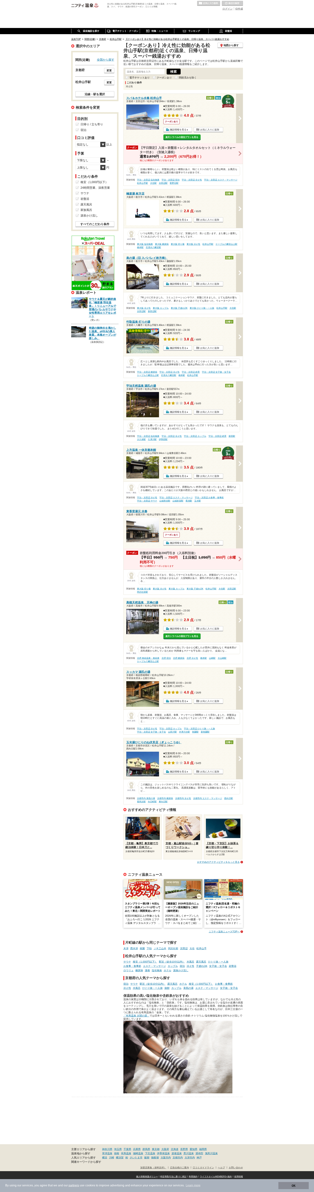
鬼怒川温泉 (211, 1153)
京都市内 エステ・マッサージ (207, 798)
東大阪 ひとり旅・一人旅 (202, 308)
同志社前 (173, 948)
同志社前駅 (142, 592)
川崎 (111, 1157)
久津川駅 (152, 439)
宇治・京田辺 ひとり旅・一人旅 (199, 728)
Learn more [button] (193, 1185)
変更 (109, 70)
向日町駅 (152, 801)
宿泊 (182, 966)
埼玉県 (118, 1149)
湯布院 (199, 1153)
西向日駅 (228, 798)
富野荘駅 (174, 183)
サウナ (127, 961)
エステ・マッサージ (154, 966)
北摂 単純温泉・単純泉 (148, 658)
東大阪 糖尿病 (162, 244)
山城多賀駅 (177, 501)
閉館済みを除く (188, 77)
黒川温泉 (189, 1153)
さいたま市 (136, 1157)
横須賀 (120, 1157)
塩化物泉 (157, 970)
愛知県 (193, 1149)
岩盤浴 (232, 966)
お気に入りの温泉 (208, 3)
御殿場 (155, 1157)
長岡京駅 (141, 801)
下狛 (149, 948)
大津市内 (190, 1157)
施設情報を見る (178, 129)
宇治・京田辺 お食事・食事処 (209, 497)
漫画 (147, 970)
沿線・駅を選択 (95, 94)
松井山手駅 (142, 183)
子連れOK (201, 966)
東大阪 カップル (161, 308)
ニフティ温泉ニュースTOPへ (224, 931)
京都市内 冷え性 (183, 798)
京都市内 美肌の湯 (146, 798)
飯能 (146, 1157)
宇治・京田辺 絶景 (191, 372)
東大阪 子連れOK (179, 308)
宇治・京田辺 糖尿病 (147, 372)
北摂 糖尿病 (178, 658)
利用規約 (193, 1176)
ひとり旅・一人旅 (218, 961)
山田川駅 (172, 732)
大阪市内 (166, 1157)
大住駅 (153, 183)
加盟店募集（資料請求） (153, 1167)
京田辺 (184, 948)
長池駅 (189, 501)
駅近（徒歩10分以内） (172, 961)
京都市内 (178, 1157)
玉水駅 (197, 501)
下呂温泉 (150, 1153)
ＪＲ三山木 (160, 948)
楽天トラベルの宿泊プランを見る (182, 137)
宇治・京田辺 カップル (195, 436)
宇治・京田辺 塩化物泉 (148, 180)
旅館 (167, 988)
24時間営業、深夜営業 (95, 187)
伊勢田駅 (163, 439)
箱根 (116, 1153)
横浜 (104, 1157)
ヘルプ (221, 1167)
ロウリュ (128, 970)
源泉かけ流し (180, 970)
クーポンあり (164, 77)
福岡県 (203, 1149)
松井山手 (201, 948)
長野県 (184, 1149)
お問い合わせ (236, 1167)
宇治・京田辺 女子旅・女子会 (216, 372)
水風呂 (190, 961)
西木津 (134, 948)
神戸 (199, 1157)
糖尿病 (139, 970)
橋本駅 (140, 247)
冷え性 (190, 966)
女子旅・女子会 (218, 966)
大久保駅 (141, 439)
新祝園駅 (205, 732)
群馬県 (146, 1149)
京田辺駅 (163, 183)
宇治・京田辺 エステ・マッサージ (220, 180)
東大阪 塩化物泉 (145, 244)
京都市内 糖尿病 (165, 798)
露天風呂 (201, 961)
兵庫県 (137, 1149)
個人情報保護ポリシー (147, 1176)
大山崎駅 (222, 658)
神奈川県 (107, 1149)
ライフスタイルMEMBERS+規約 (216, 1176)
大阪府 (165, 1149)
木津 (125, 948)
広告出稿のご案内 (179, 1167)
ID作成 (239, 8)
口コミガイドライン (203, 1167)
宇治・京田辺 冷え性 (192, 180)
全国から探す (105, 59)
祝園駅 (195, 732)
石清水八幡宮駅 (153, 247)
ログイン (227, 8)
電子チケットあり (139, 77)
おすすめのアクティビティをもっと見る (218, 862)
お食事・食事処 (132, 966)
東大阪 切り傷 (177, 244)
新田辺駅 (152, 311)
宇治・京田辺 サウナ (147, 501)
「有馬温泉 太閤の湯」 (136, 1015)
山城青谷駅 (164, 501)
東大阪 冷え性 (193, 244)
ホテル (167, 970)
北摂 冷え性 (192, 658)
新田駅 (232, 436)
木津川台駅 (184, 732)
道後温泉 (177, 1153)
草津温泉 (107, 1153)
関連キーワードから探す (86, 1161)
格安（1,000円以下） (145, 961)
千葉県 (127, 1149)
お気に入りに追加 (209, 129)
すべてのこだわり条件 (94, 224)
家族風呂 (86, 209)
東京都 (156, 1149)
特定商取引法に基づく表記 (173, 1176)
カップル (173, 966)
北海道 (174, 1149)
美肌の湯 (188, 988)
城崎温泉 (138, 1153)
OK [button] (293, 1185)
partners (74, 1185)
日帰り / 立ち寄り (91, 124)
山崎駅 (212, 658)
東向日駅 (163, 801)
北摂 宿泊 (166, 658)
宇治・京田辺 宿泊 (171, 180)
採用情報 (238, 1176)
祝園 (142, 948)
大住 (192, 948)
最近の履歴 (232, 3)
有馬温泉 (126, 1153)
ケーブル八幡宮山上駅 (226, 244)
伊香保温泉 (163, 1153)
